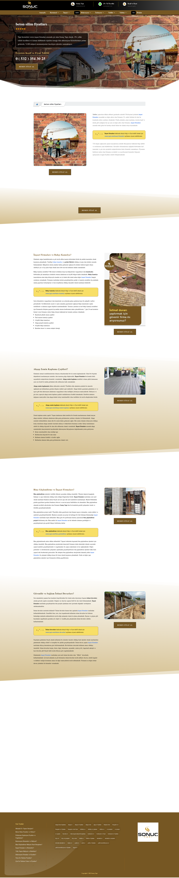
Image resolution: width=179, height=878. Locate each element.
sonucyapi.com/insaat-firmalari (114, 136)
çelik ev (83, 843)
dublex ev (102, 829)
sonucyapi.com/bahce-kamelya (55, 293)
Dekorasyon (85, 12)
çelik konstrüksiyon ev (103, 843)
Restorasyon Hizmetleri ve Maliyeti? (26, 841)
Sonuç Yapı (80, 3)
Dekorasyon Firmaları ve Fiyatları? (26, 855)
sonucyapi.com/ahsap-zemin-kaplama (57, 408)
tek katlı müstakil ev (60, 843)
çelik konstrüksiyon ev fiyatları (63, 847)
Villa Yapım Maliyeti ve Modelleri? (26, 851)
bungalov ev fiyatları (60, 829)
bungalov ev (115, 824)
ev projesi (117, 829)
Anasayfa (42, 12)
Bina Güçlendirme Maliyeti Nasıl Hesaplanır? (29, 844)
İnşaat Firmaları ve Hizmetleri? (25, 848)
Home (37, 104)
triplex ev (70, 843)
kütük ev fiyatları (90, 838)
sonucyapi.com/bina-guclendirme (56, 534)
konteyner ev (91, 834)
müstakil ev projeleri (110, 838)
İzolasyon (98, 12)
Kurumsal (53, 12)
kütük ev (81, 838)
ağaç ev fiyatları (97, 824)
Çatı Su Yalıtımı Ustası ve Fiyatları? (26, 861)
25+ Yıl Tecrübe (108, 3)
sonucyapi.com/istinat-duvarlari (56, 632)
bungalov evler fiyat (73, 829)
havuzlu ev (65, 834)
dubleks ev (82, 829)
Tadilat (110, 12)
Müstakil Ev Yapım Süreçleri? (24, 828)
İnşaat (65, 12)
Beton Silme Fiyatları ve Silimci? (46, 778)
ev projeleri (109, 829)
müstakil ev (99, 838)
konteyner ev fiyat (101, 834)
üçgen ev (75, 847)
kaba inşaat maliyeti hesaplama (77, 834)
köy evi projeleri (66, 838)
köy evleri (74, 838)
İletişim (139, 12)
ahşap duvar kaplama (60, 824)
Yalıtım (122, 12)
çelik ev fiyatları (92, 843)
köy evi (57, 838)
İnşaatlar (38, 782)
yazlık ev (77, 843)
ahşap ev (70, 824)
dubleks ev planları (92, 829)
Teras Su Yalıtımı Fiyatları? (24, 858)
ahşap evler (88, 824)
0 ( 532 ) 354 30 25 (30, 58)
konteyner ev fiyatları (113, 834)
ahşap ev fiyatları (79, 824)
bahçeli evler (107, 824)
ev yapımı (57, 834)
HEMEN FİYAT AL (26, 67)
